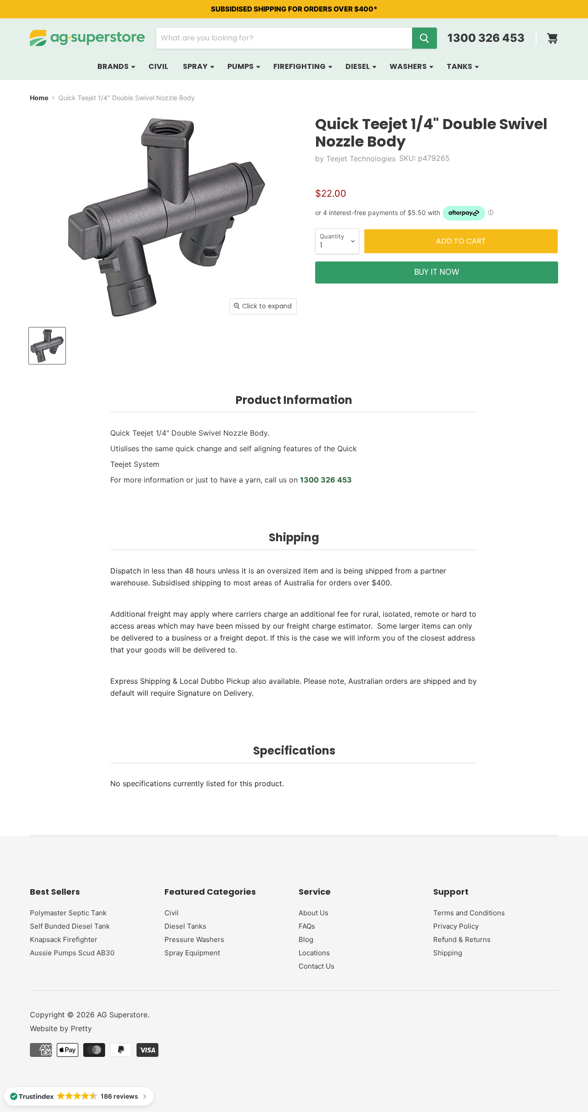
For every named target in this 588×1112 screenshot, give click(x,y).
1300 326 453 (486, 38)
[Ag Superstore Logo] (87, 38)
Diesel (358, 66)
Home (39, 98)
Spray (196, 66)
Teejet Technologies (361, 158)
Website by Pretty (61, 1028)
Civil (158, 66)
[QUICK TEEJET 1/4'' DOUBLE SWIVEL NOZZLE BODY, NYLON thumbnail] (47, 346)
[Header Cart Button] (552, 35)
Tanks (460, 66)
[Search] (424, 38)
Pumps (241, 66)
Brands (113, 66)
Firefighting (300, 66)
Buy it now (436, 272)
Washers (409, 66)
